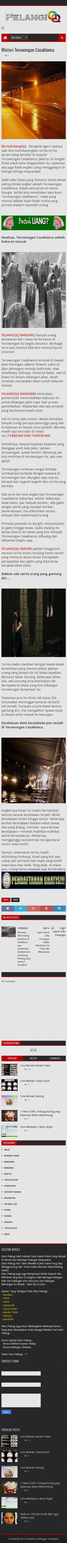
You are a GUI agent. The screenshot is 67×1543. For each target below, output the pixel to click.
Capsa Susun (11, 1180)
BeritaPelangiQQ (13, 146)
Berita (7, 1174)
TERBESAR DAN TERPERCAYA (29, 436)
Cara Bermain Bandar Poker (35, 1065)
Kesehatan (9, 1198)
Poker (7, 1210)
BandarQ (9, 1168)
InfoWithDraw (12, 1192)
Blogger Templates (49, 1538)
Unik (15, 900)
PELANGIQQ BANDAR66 (18, 394)
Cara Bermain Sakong (32, 1096)
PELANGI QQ (10, 1204)
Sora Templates (28, 1538)
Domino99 (9, 1186)
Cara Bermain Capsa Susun (35, 1080)
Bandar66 (9, 1162)
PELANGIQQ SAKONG (16, 549)
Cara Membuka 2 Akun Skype (36, 1126)
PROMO (8, 1216)
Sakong (8, 1222)
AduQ (7, 1150)
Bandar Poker (11, 1156)
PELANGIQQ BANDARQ (18, 335)
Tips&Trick (10, 1228)
